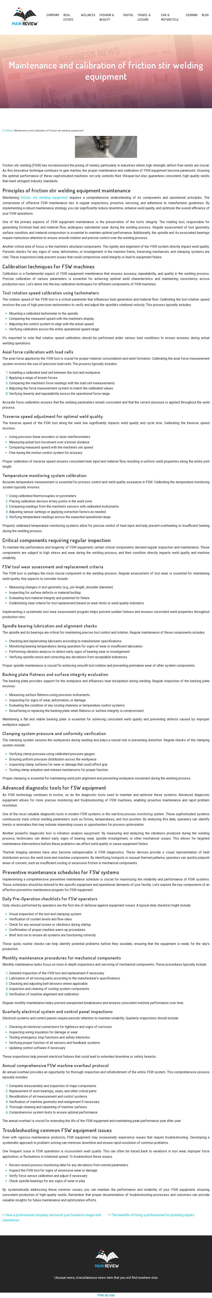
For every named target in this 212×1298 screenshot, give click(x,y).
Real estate (68, 17)
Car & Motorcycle (170, 17)
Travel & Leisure (144, 17)
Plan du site (106, 1295)
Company (53, 15)
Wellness (88, 15)
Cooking (192, 15)
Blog (205, 15)
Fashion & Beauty (107, 17)
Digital (128, 15)
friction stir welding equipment (44, 198)
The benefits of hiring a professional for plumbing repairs (153, 1215)
